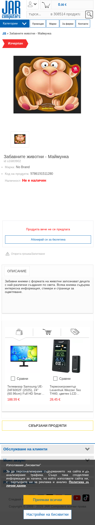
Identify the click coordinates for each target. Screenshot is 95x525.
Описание (17, 271)
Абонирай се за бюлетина (48, 239)
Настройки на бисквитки (48, 514)
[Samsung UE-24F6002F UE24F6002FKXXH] (23, 372)
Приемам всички (47, 500)
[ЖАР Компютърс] (11, 10)
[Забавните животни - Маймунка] (47, 85)
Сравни (22, 378)
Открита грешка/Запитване (28, 253)
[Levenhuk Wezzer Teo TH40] (66, 372)
